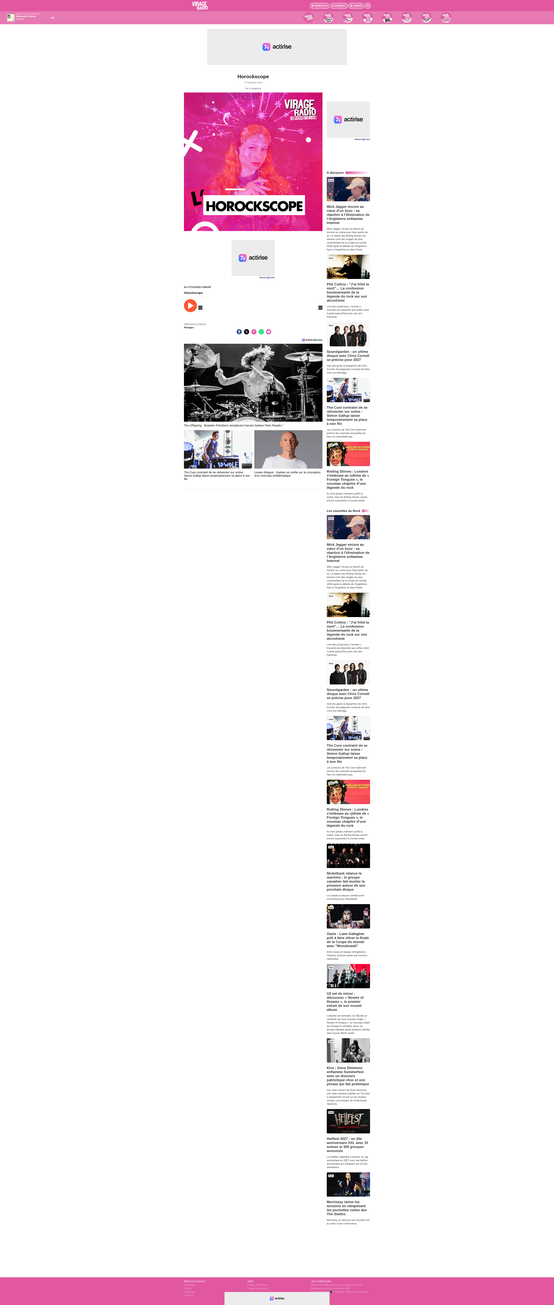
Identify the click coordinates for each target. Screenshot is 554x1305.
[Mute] (52, 18)
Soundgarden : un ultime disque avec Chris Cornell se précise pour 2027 (348, 356)
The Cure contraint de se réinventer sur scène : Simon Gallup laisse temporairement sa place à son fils (347, 416)
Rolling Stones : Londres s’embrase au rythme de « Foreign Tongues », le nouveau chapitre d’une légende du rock (348, 479)
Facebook (189, 1284)
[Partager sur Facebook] (238, 333)
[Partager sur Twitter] (246, 333)
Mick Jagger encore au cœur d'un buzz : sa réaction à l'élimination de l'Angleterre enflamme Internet (348, 215)
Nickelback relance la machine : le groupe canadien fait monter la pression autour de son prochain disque (346, 881)
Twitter (188, 1288)
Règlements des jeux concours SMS (330, 1288)
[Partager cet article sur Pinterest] (253, 333)
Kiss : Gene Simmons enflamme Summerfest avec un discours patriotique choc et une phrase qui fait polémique (348, 1076)
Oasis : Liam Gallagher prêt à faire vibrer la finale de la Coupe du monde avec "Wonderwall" (348, 940)
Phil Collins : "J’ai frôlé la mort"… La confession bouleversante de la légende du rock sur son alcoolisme (348, 292)
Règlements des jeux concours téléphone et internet (339, 1291)
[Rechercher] (368, 6)
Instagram (189, 1291)
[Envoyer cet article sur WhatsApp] (260, 333)
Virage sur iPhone (257, 1284)
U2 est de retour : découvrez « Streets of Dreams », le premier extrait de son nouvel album (345, 1002)
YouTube (188, 1295)
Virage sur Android (257, 1288)
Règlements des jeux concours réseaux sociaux (337, 1284)
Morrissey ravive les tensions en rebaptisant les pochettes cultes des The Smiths (347, 1208)
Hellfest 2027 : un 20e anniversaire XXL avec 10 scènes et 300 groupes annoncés (347, 1145)
